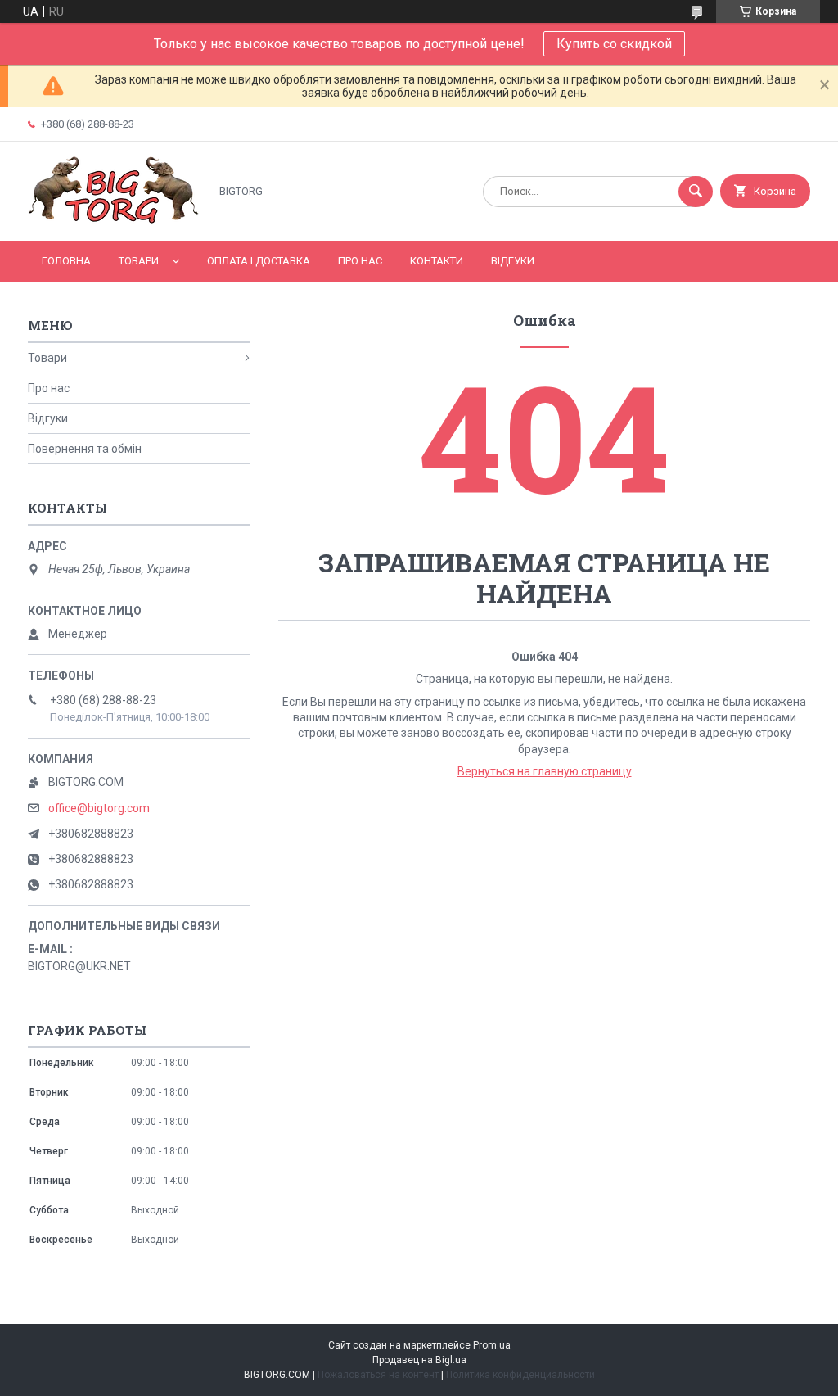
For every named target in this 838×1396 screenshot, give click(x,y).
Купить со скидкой (614, 44)
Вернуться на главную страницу (544, 771)
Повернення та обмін (85, 448)
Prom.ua (492, 1345)
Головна (66, 261)
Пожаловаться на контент (378, 1374)
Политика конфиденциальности (520, 1374)
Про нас (360, 261)
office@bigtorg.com (99, 808)
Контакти (436, 261)
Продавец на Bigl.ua (419, 1360)
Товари (139, 261)
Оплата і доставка (258, 261)
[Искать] (695, 191)
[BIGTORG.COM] (114, 220)
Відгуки (512, 261)
